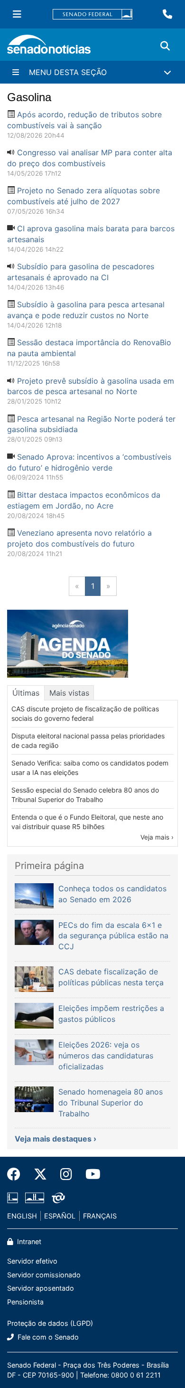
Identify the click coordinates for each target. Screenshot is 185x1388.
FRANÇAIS (100, 1216)
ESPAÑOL (59, 1216)
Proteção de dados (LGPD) (50, 1323)
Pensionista (25, 1302)
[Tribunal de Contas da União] (58, 1197)
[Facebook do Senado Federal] (17, 1174)
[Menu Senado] (17, 14)
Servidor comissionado (44, 1275)
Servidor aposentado (40, 1288)
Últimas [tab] (25, 693)
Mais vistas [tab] (69, 693)
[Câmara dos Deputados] (12, 1197)
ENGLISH (22, 1216)
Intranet (28, 1241)
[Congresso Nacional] (35, 1197)
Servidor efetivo (32, 1261)
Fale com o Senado (47, 1337)
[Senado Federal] (92, 14)
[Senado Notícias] (49, 48)
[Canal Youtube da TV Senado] (90, 1174)
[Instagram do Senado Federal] (66, 1174)
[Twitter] (40, 1174)
